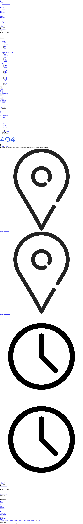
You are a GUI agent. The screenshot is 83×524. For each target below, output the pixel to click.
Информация (2, 508)
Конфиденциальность (3, 518)
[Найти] (2, 88)
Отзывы (3, 9)
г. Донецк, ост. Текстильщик (5, 314)
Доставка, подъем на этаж (6, 5)
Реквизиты (4, 14)
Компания (2, 504)
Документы (2, 507)
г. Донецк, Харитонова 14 (4, 231)
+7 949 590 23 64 (3, 25)
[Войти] (0, 110)
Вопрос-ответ (4, 21)
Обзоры (3, 22)
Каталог (1, 501)
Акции (1, 502)
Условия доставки (3, 514)
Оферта (1, 519)
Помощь (1, 511)
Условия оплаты (3, 513)
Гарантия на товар (5, 20)
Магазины (2, 510)
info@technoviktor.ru (3, 29)
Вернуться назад (3, 144)
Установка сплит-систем (6, 4)
